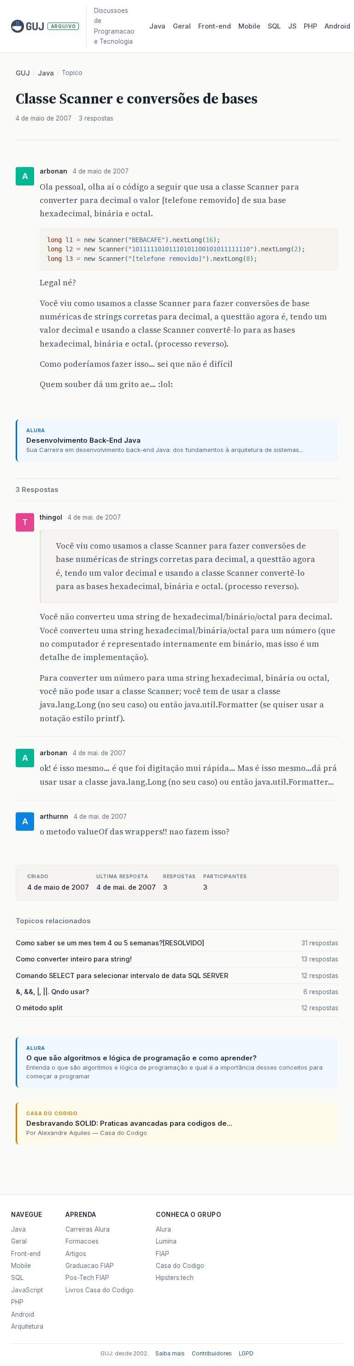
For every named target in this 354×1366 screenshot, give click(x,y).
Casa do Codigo (180, 1265)
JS (292, 26)
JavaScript (27, 1290)
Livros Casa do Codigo (99, 1290)
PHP (310, 26)
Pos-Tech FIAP (87, 1277)
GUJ (23, 73)
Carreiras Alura (87, 1229)
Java (157, 26)
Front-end (26, 1253)
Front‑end (214, 26)
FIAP (162, 1253)
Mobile (249, 26)
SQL (274, 26)
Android (337, 26)
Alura (163, 1229)
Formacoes (82, 1241)
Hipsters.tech (175, 1277)
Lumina (166, 1241)
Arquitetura (27, 1326)
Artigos (75, 1253)
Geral (182, 26)
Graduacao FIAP (89, 1265)
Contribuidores (212, 1353)
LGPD (246, 1353)
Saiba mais (170, 1353)
